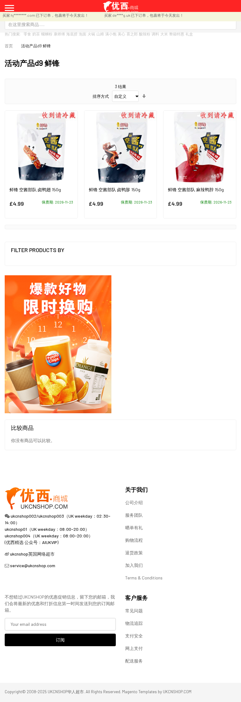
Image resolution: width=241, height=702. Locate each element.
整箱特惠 (176, 34)
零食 (27, 34)
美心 (121, 34)
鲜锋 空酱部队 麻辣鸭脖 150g (196, 189)
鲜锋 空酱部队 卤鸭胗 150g (114, 189)
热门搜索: (13, 34)
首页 (9, 45)
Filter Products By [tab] (37, 249)
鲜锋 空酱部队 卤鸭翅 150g (35, 189)
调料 (155, 34)
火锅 (91, 34)
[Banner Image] (58, 343)
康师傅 (59, 34)
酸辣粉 (144, 34)
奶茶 (36, 34)
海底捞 (72, 34)
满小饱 (110, 34)
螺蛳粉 (46, 34)
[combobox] (120, 24)
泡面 (82, 34)
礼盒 (189, 34)
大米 (164, 34)
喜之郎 (132, 34)
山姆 (100, 34)
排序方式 (101, 96)
